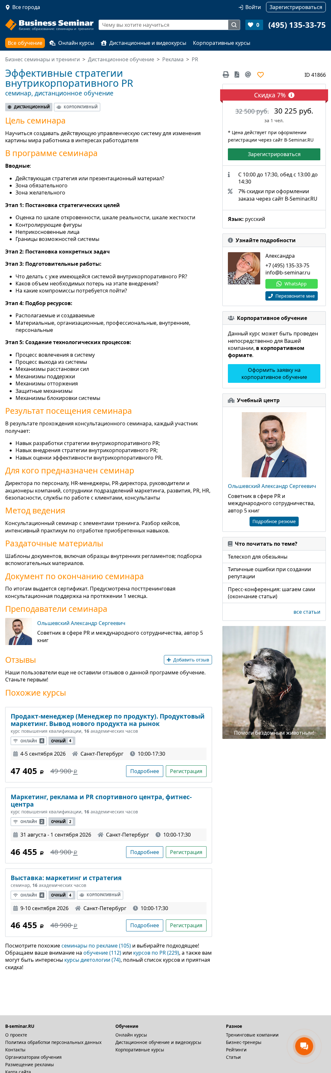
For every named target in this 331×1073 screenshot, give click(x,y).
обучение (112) (102, 952)
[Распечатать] (227, 74)
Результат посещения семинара (68, 411)
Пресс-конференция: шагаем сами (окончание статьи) (271, 593)
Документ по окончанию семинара (74, 576)
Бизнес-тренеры (244, 1042)
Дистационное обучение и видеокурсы (158, 1042)
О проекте (16, 1035)
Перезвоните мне (294, 296)
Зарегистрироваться (274, 154)
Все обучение (25, 42)
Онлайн (31, 740)
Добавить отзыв (191, 660)
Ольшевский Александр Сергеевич (81, 623)
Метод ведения (35, 510)
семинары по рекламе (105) (96, 945)
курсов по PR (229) (156, 952)
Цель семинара (35, 120)
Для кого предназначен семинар (69, 470)
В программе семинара (51, 153)
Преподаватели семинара (56, 609)
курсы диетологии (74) (92, 959)
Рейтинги (236, 1050)
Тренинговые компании (252, 1035)
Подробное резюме (274, 521)
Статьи (233, 1057)
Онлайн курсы (76, 42)
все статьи (307, 611)
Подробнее (144, 771)
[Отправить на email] (248, 74)
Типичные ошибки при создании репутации (269, 573)
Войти (253, 7)
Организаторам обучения (33, 1057)
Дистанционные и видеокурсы (147, 42)
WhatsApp (295, 284)
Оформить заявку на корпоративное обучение (274, 373)
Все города (26, 7)
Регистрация (186, 771)
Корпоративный (81, 106)
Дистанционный (32, 106)
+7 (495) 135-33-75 (287, 265)
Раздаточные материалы (54, 543)
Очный (61, 740)
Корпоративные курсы (221, 42)
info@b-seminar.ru (287, 272)
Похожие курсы (35, 693)
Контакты (15, 1050)
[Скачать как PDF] (237, 74)
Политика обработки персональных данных (53, 1042)
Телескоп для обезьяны (257, 556)
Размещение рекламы (29, 1064)
